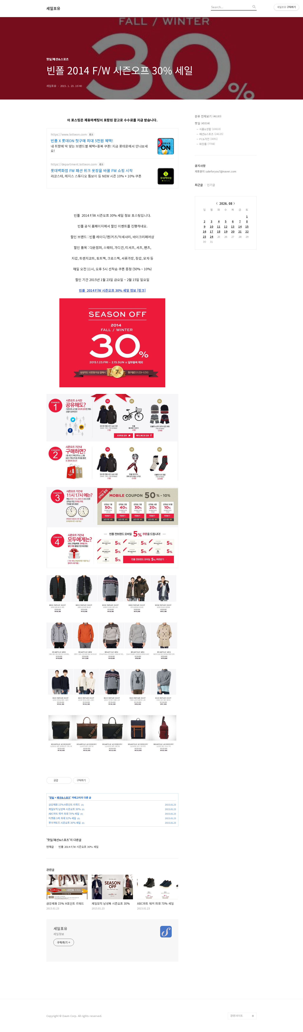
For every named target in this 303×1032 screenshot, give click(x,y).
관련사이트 (236, 1016)
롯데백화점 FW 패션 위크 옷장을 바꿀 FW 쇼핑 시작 (92, 170)
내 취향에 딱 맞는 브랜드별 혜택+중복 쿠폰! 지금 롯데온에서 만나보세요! (99, 148)
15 (247, 226)
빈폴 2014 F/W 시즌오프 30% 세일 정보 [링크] (112, 290)
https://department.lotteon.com (74, 164)
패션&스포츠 (63, 797)
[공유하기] (62, 780)
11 (218, 226)
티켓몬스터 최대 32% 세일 (62, 818)
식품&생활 (210, 129)
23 (204, 237)
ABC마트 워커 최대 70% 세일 (64, 813)
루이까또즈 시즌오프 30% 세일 (65, 822)
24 (211, 237)
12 (225, 226)
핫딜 (51, 797)
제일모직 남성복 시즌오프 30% (65, 809)
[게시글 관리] (67, 780)
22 (247, 231)
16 (204, 231)
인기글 (211, 185)
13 (232, 226)
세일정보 (58, 934)
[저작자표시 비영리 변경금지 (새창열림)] (95, 780)
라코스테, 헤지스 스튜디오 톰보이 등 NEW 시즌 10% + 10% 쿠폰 (96, 175)
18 (218, 231)
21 (240, 231)
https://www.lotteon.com (69, 134)
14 (240, 226)
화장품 (207, 144)
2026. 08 (225, 203)
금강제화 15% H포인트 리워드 (64, 804)
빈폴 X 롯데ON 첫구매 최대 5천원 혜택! (82, 140)
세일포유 (53, 8)
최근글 (199, 185)
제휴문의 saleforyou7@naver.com (215, 171)
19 (225, 231)
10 (211, 226)
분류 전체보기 (208, 116)
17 (211, 231)
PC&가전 (208, 139)
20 (232, 231)
